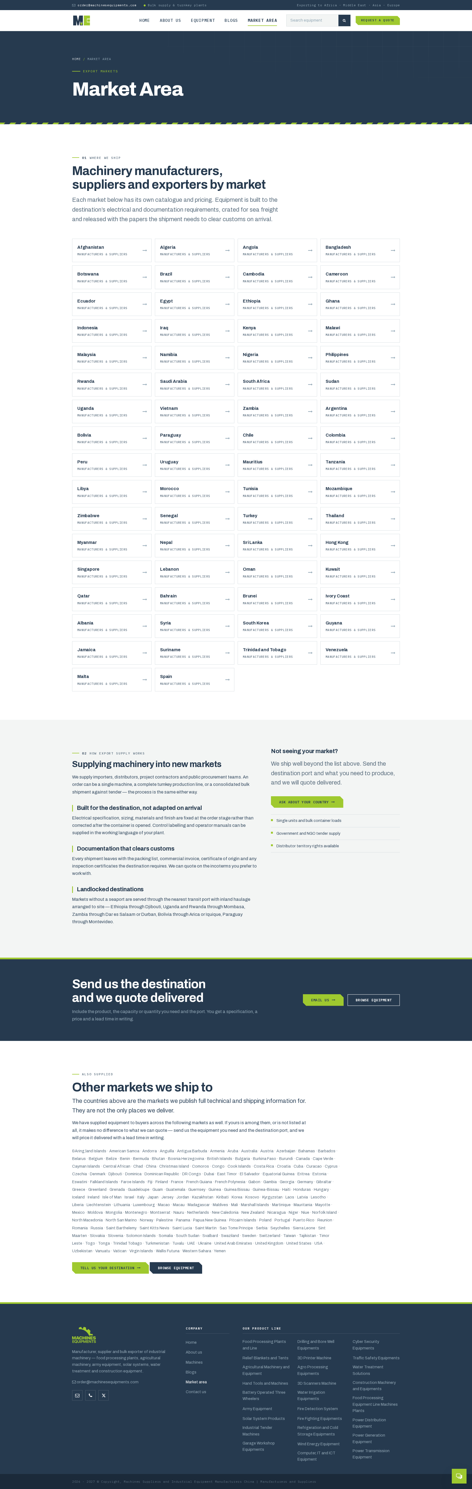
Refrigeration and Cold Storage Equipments (317, 1430)
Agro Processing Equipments (312, 1370)
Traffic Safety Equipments (376, 1358)
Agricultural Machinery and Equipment (266, 1370)
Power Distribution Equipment (369, 1423)
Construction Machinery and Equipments (374, 1385)
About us (170, 20)
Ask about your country (304, 802)
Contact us (196, 1392)
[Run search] (344, 20)
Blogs (231, 20)
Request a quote (377, 20)
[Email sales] (77, 1395)
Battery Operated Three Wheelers (264, 1395)
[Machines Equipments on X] (103, 1395)
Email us (320, 1000)
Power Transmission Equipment (371, 1454)
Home (144, 20)
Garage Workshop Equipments (259, 1446)
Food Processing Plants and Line (264, 1344)
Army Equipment (257, 1409)
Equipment (203, 20)
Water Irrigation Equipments (311, 1395)
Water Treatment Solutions (368, 1370)
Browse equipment (374, 1000)
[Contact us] (90, 1395)
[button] (459, 1476)
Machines (194, 1362)
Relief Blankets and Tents (265, 1358)
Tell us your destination (107, 1268)
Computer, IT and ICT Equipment (316, 1456)
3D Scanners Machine (316, 1383)
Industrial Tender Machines (257, 1430)
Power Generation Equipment (369, 1438)
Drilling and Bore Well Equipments (315, 1344)
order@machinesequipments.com (107, 5)
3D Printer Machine (314, 1358)
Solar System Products (264, 1418)
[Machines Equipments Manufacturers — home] (84, 1337)
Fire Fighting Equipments (319, 1418)
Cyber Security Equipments (366, 1344)
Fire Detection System (317, 1409)
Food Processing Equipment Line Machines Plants (375, 1404)
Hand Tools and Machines (265, 1383)
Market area (262, 20)
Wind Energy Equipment (318, 1444)
